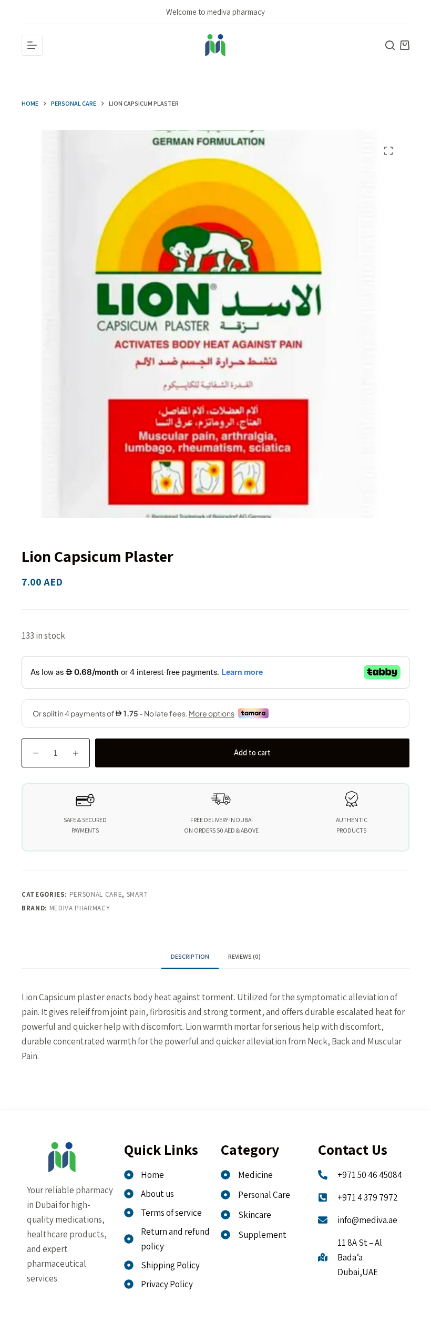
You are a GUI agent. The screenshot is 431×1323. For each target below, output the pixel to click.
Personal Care (95, 894)
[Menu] (32, 45)
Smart (137, 894)
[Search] (390, 45)
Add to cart (252, 752)
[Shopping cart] (404, 45)
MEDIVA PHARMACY (79, 908)
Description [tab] (190, 956)
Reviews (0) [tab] (244, 956)
